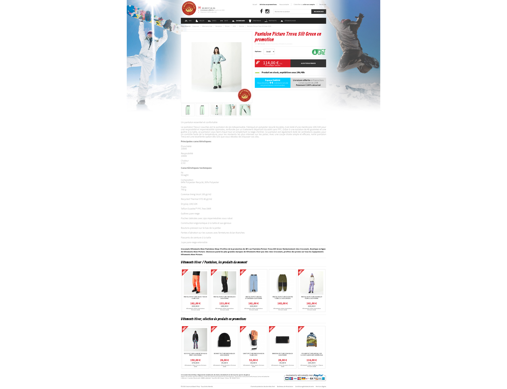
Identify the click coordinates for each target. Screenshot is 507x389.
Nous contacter (284, 4)
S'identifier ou (304, 4)
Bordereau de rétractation (285, 386)
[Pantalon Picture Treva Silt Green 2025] (216, 67)
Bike (190, 21)
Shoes (214, 21)
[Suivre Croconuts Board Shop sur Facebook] (261, 11)
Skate (226, 21)
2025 (234, 26)
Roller (201, 21)
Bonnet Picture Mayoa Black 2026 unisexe (224, 354)
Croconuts (195, 26)
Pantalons (218, 26)
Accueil (255, 4)
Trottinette (273, 21)
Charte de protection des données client (263, 386)
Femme (241, 26)
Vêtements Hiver (290, 21)
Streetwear (257, 21)
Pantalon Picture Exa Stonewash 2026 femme (253, 297)
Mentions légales (321, 386)
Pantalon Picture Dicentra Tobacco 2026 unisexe (283, 297)
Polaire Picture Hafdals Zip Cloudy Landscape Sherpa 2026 (312, 354)
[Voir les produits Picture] (319, 52)
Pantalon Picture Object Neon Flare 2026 (195, 297)
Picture (227, 26)
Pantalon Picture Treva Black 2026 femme (224, 297)
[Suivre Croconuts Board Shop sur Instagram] (267, 11)
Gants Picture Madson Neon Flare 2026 (253, 354)
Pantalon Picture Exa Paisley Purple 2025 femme (311, 297)
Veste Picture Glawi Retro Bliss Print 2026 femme (195, 354)
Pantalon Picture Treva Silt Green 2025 (259, 26)
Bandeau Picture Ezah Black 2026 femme (282, 354)
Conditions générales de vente (304, 386)
